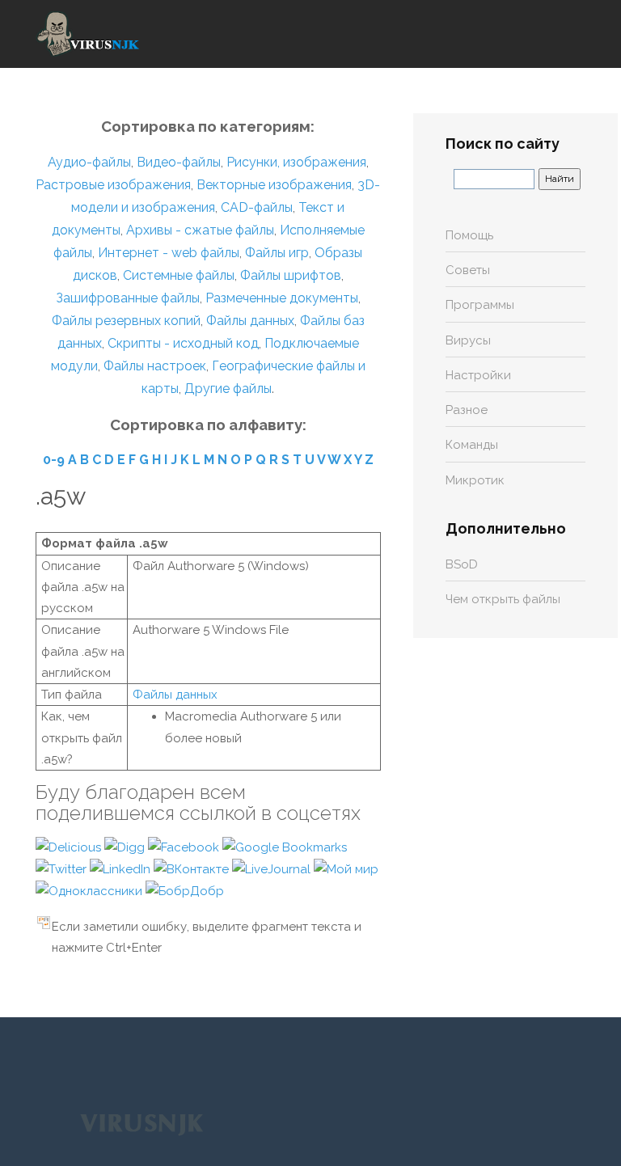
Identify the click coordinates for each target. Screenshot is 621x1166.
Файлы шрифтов (290, 275)
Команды (472, 444)
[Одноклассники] (91, 890)
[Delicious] (70, 846)
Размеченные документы (281, 298)
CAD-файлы (257, 207)
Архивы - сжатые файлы (200, 230)
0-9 (54, 459)
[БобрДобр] (185, 890)
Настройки (478, 375)
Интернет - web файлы (168, 252)
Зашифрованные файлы (128, 298)
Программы (480, 305)
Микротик (475, 480)
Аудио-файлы (89, 162)
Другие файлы (228, 388)
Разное (467, 410)
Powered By (141, 1123)
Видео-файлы (179, 162)
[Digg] (126, 846)
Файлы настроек (155, 366)
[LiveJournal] (273, 868)
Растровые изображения (113, 184)
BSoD (462, 564)
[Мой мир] (346, 868)
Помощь (469, 235)
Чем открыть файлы (503, 599)
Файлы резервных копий (126, 320)
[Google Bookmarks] (284, 846)
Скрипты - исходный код (183, 343)
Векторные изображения (274, 184)
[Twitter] (63, 868)
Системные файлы (178, 275)
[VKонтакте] (193, 868)
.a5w (61, 496)
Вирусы (468, 340)
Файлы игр (277, 252)
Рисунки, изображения (296, 162)
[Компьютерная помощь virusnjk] (88, 34)
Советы (468, 270)
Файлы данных (250, 320)
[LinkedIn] (122, 868)
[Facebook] (185, 846)
